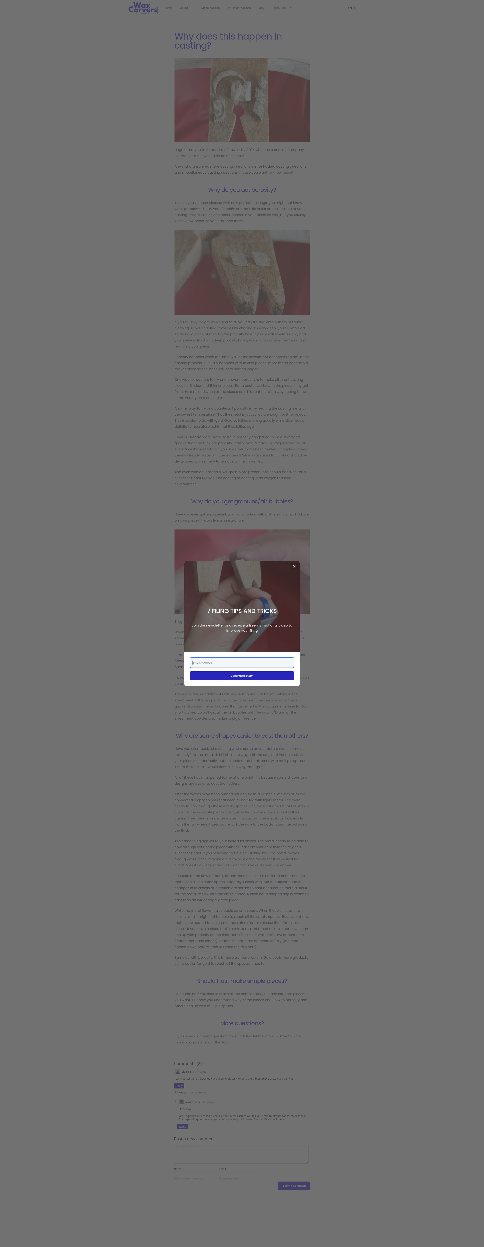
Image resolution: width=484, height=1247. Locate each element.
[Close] (294, 566)
